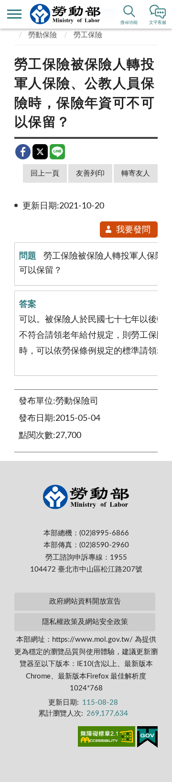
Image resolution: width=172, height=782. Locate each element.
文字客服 (157, 23)
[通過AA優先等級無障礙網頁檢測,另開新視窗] (106, 738)
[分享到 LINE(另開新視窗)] (57, 151)
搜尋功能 (129, 23)
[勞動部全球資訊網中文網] (65, 14)
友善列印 (90, 173)
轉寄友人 (135, 173)
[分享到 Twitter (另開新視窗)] (40, 151)
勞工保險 (88, 35)
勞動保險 (42, 35)
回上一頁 (45, 173)
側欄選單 (14, 14)
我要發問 (133, 230)
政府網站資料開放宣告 (85, 601)
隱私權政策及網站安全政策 (85, 622)
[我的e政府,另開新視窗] (147, 738)
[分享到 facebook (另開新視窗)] (23, 151)
